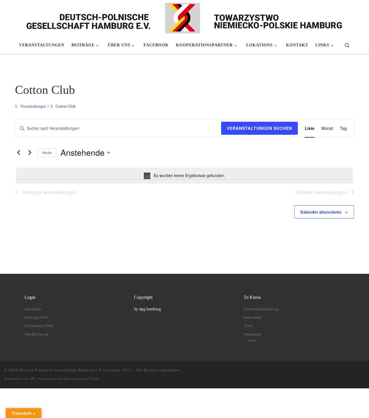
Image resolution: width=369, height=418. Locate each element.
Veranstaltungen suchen (259, 128)
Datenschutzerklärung (261, 309)
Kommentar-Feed (39, 326)
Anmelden (33, 309)
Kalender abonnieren (321, 212)
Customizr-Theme (85, 378)
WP (32, 378)
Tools (248, 326)
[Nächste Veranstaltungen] (29, 152)
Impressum (252, 317)
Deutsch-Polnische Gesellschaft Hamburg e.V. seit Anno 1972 (75, 370)
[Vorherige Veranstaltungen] (18, 152)
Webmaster (252, 334)
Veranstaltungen (33, 106)
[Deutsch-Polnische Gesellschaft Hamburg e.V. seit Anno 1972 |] (184, 17)
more (252, 340)
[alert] (184, 176)
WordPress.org (36, 334)
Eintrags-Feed (36, 317)
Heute (47, 152)
